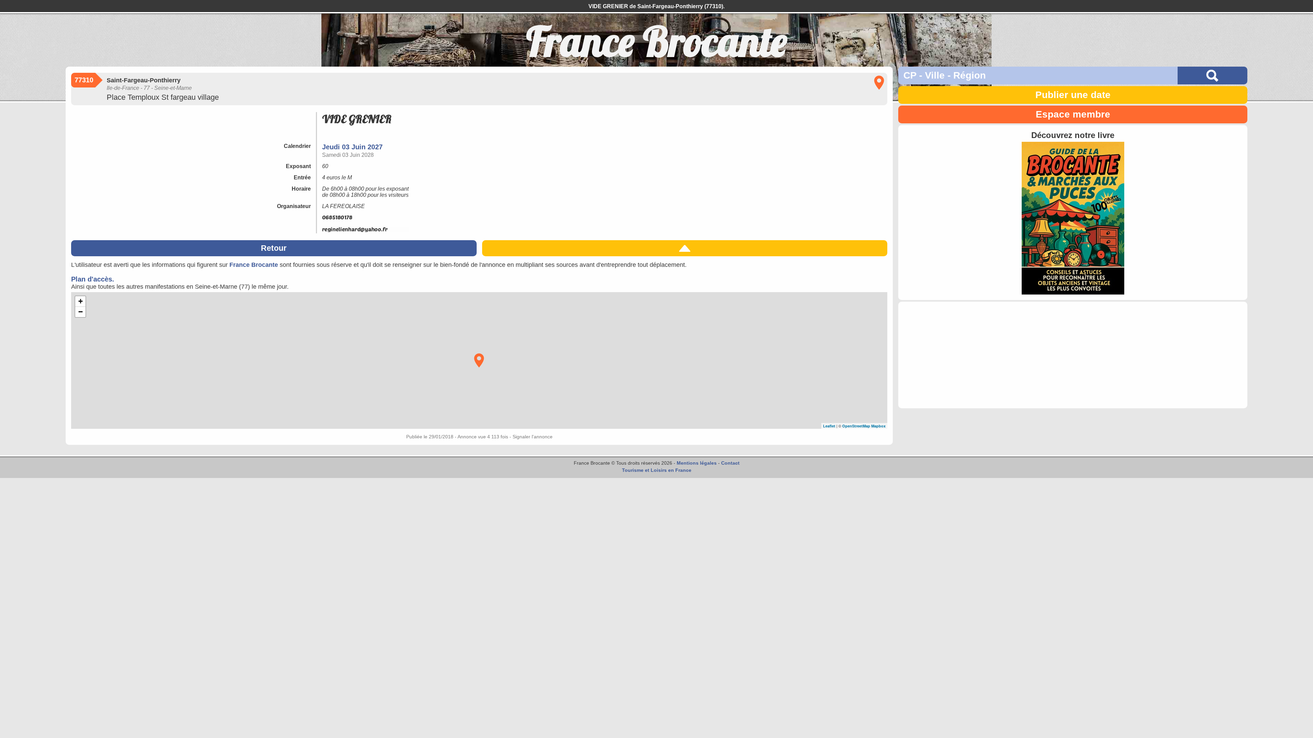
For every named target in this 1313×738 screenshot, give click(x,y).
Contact (730, 463)
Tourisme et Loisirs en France (656, 470)
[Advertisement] (1073, 355)
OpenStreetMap (856, 425)
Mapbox (878, 425)
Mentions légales (697, 463)
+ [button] (80, 301)
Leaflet (829, 425)
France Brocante (253, 264)
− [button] (80, 312)
